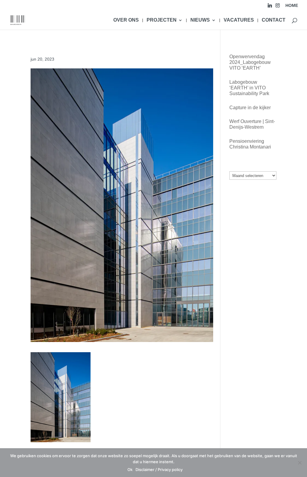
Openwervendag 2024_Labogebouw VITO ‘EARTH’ (250, 62)
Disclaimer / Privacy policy (159, 469)
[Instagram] (277, 7)
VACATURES (239, 20)
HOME (291, 5)
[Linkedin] (269, 7)
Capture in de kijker (250, 107)
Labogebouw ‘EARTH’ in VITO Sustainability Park (249, 88)
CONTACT (273, 20)
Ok (130, 469)
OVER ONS (126, 20)
